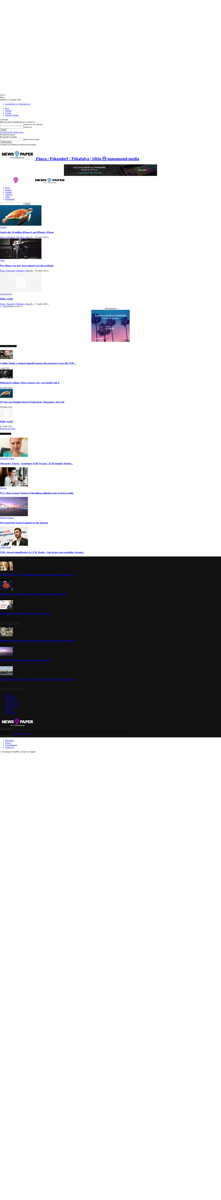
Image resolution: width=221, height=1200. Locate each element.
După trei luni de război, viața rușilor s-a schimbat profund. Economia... (38, 679)
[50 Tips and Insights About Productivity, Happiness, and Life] (6, 397)
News (7, 188)
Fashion (8, 190)
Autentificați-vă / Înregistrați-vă (17, 104)
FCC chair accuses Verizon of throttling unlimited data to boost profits (37, 493)
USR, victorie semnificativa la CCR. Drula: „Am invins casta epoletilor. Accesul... (42, 552)
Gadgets (8, 192)
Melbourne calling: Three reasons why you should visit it (29, 382)
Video (7, 197)
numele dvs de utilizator (33, 124)
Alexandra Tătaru (7, 458)
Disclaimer (9, 740)
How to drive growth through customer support (25, 660)
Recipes (3, 488)
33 (6, 306)
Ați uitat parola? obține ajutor (12, 132)
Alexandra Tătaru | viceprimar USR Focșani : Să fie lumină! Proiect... (36, 463)
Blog (7, 108)
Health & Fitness (7, 518)
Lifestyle (8, 195)
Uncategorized (6, 294)
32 (4, 306)
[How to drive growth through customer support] (6, 655)
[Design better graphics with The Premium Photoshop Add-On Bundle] (6, 636)
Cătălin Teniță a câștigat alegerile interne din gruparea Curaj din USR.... (38, 363)
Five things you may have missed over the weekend (26, 265)
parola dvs (28, 127)
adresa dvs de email (31, 139)
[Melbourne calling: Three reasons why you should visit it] (6, 378)
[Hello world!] (20, 292)
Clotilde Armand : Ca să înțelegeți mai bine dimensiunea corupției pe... (37, 574)
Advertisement (11, 745)
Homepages (10, 199)
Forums (8, 111)
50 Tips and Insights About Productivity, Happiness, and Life (32, 402)
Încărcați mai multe (7, 429)
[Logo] (16, 183)
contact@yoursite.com (21, 734)
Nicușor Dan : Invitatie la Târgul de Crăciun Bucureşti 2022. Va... (34, 594)
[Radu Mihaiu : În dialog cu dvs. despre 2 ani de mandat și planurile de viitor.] (6, 608)
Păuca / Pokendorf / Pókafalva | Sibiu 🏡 (16, 237)
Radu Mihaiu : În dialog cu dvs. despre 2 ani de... (26, 613)
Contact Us (9, 747)
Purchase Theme (12, 115)
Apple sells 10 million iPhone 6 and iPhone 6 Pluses (27, 232)
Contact (8, 113)
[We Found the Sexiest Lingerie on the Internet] (14, 515)
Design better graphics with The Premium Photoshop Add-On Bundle (36, 640)
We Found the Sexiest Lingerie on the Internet (24, 522)
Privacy (8, 743)
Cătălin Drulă (5, 547)
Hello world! (6, 299)
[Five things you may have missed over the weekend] (20, 258)
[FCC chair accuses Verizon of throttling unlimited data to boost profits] (14, 486)
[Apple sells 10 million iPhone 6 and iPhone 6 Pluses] (20, 225)
